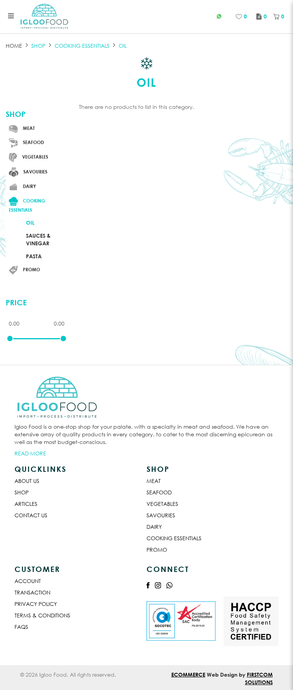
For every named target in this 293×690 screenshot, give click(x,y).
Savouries (160, 515)
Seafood (159, 492)
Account (27, 581)
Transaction (32, 592)
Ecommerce (188, 674)
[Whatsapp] (169, 585)
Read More (30, 453)
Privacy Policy (35, 603)
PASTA (34, 256)
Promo (156, 549)
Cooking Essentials (173, 538)
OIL (123, 45)
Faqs (21, 626)
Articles (25, 503)
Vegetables (162, 503)
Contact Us (30, 515)
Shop (38, 45)
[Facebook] (148, 585)
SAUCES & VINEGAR (38, 239)
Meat (153, 480)
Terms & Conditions (42, 615)
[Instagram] (158, 585)
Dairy (154, 526)
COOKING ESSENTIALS (82, 45)
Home (14, 45)
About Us (26, 480)
